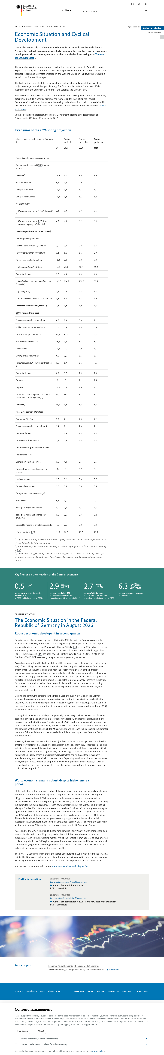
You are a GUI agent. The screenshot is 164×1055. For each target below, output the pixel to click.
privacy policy (98, 1050)
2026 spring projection (152, 28)
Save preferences (22, 1031)
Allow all (41, 1031)
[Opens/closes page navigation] (162, 37)
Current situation (154, 32)
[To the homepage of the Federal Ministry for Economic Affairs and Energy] (37, 10)
